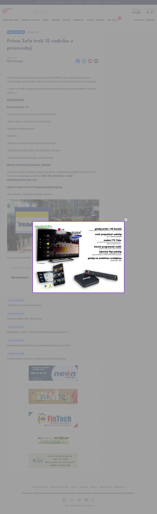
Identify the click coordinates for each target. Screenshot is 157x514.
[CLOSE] (125, 219)
